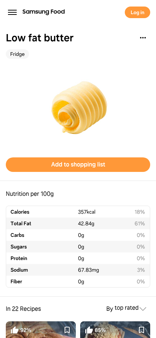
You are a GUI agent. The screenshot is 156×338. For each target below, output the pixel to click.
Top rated (127, 308)
